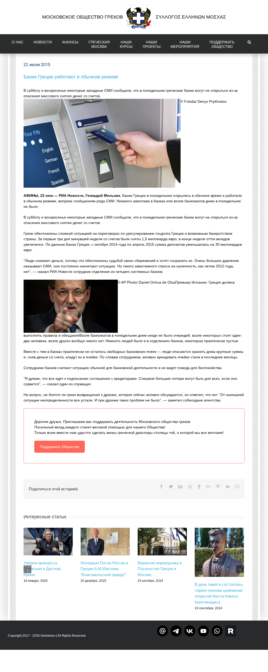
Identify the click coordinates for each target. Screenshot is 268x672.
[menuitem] (19, 44)
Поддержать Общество (59, 447)
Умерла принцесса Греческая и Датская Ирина (42, 569)
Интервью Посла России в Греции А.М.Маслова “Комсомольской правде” (104, 569)
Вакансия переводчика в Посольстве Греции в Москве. (160, 569)
